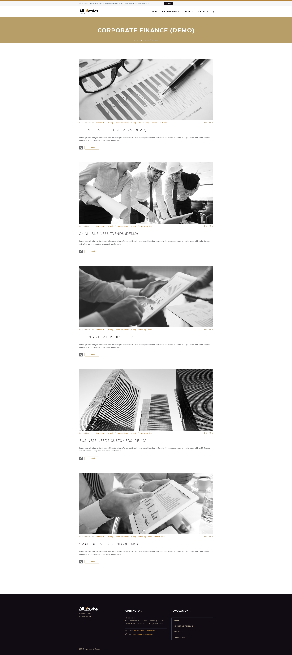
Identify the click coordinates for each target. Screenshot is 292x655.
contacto (202, 12)
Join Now (168, 3)
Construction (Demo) (104, 123)
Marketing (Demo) (145, 329)
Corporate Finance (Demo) (125, 123)
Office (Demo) (143, 123)
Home (155, 12)
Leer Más (91, 148)
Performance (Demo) (159, 123)
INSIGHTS (189, 12)
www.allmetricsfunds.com (143, 634)
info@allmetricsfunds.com (144, 630)
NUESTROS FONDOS (171, 12)
